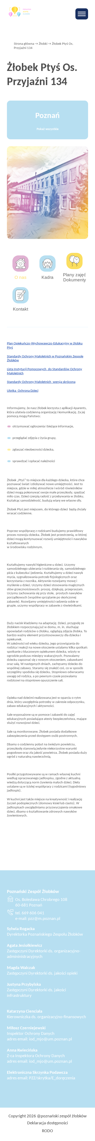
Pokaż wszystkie (48, 129)
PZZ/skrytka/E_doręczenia (52, 1078)
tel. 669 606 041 (29, 913)
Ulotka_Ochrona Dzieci (22, 391)
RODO (47, 1131)
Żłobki (43, 44)
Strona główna (24, 44)
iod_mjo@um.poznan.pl (50, 1039)
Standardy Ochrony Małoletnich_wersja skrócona (41, 382)
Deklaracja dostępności (47, 1123)
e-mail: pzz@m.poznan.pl (37, 919)
